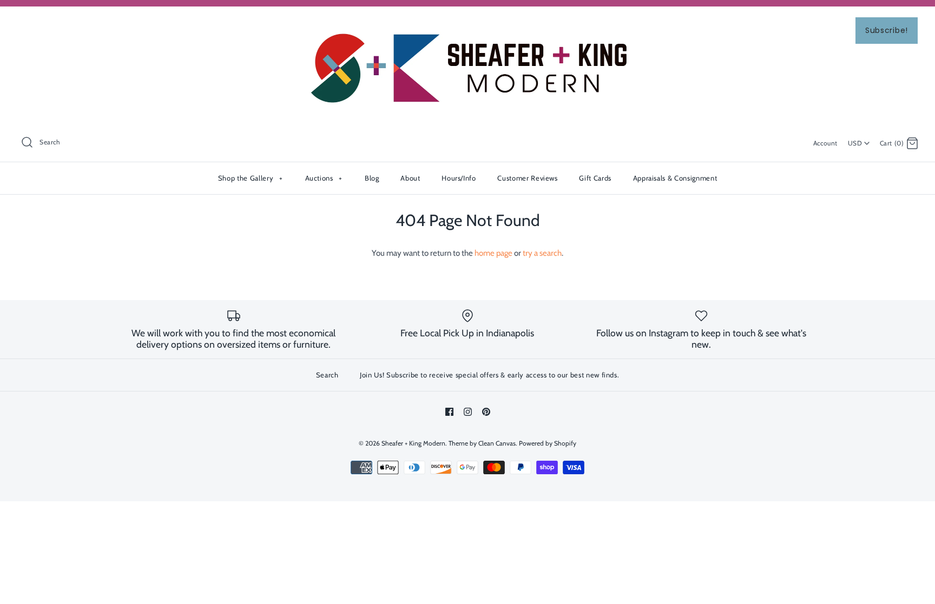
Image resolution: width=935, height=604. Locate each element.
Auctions (324, 178)
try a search (542, 253)
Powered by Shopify (547, 443)
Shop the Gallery (250, 178)
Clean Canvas (497, 443)
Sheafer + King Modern (413, 443)
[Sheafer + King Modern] (467, 24)
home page (493, 253)
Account (825, 143)
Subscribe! (886, 30)
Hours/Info (459, 178)
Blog (372, 178)
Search (327, 374)
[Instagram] (468, 412)
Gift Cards (595, 178)
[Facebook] (449, 412)
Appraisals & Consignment (675, 178)
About (410, 178)
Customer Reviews (527, 178)
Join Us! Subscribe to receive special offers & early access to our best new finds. (489, 374)
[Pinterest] (486, 412)
